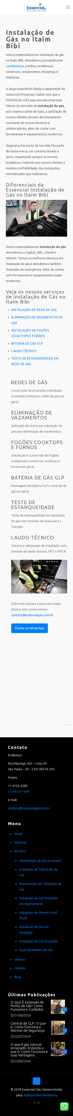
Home (18, 833)
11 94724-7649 (18, 791)
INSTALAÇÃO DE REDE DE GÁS (34, 309)
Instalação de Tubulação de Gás (38, 872)
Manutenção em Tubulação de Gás (40, 886)
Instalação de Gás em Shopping (34, 929)
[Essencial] (36, 7)
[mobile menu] (68, 7)
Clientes (19, 959)
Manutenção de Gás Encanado (40, 860)
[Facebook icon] (34, 1102)
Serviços (20, 851)
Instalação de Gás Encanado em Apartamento (38, 900)
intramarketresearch (71, 724)
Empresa (20, 842)
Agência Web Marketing (40, 1095)
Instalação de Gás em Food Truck (38, 915)
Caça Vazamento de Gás (36, 950)
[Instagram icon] (38, 1102)
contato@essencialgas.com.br (32, 615)
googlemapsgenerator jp (67, 724)
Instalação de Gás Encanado (38, 941)
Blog (17, 977)
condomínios (15, 66)
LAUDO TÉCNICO (23, 351)
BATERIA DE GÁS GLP (27, 343)
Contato (20, 968)
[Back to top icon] (36, 1081)
